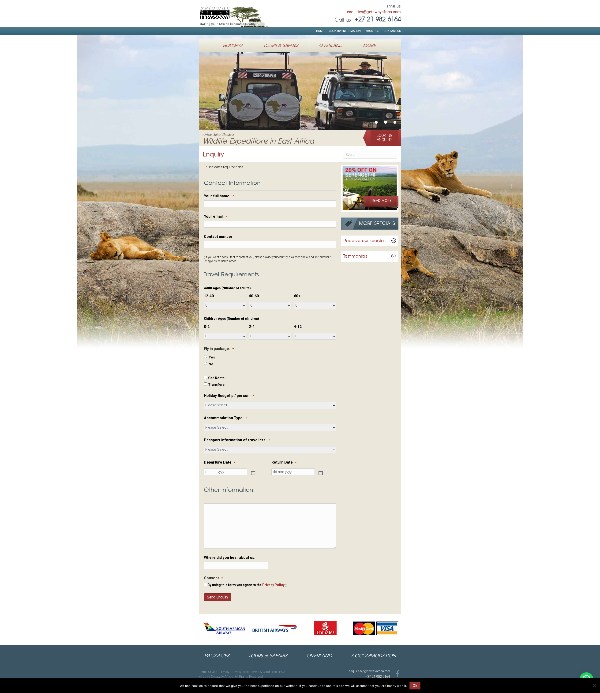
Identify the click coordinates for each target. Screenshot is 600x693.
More (369, 46)
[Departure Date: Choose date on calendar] (252, 472)
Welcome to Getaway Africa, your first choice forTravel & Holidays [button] (376, 122)
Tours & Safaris (280, 46)
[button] (384, 137)
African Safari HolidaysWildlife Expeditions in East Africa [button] (385, 122)
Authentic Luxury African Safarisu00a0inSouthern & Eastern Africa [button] (395, 122)
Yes (212, 357)
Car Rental (216, 378)
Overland (330, 46)
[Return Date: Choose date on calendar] (320, 472)
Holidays (232, 46)
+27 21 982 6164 (377, 676)
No (211, 364)
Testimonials (355, 256)
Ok (414, 685)
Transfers (216, 384)
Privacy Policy (273, 585)
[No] (594, 685)
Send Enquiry (217, 597)
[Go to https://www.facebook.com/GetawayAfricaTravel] (397, 674)
